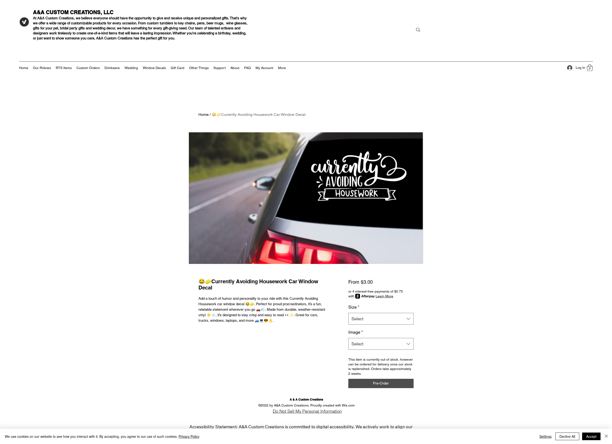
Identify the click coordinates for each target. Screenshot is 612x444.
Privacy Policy (189, 436)
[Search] (418, 30)
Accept (591, 436)
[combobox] (381, 319)
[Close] (606, 436)
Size (353, 307)
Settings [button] (545, 436)
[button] (590, 67)
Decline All (567, 436)
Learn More (384, 296)
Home (203, 114)
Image (355, 332)
